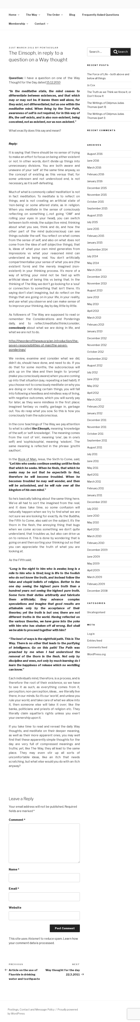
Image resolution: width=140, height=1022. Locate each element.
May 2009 (93, 563)
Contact (40, 23)
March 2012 (94, 399)
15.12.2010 (53, 82)
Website (15, 907)
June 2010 (93, 515)
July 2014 (92, 256)
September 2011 (97, 440)
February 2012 (95, 406)
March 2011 (94, 481)
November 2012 (97, 345)
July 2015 (92, 222)
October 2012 (95, 351)
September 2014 (97, 249)
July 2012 (92, 372)
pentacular (49, 47)
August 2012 (94, 365)
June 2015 (93, 228)
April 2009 (93, 570)
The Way (31, 14)
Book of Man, (27, 459)
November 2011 (96, 426)
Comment (17, 820)
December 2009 (97, 549)
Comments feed (97, 647)
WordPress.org (96, 654)
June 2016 (93, 160)
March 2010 (94, 536)
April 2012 (93, 392)
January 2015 (95, 242)
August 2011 (94, 447)
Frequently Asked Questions (100, 14)
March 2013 (94, 317)
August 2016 (95, 153)
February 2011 (95, 488)
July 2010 (92, 508)
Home (12, 14)
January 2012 (94, 413)
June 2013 (93, 297)
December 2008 (97, 590)
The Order (53, 14)
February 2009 (96, 583)
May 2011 (92, 467)
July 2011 (92, 454)
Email (14, 888)
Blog (72, 14)
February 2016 (95, 174)
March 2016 (94, 167)
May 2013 (93, 304)
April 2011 (92, 474)
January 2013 (94, 331)
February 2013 (95, 324)
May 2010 (93, 522)
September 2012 (97, 358)
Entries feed (94, 640)
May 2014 (93, 263)
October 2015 (95, 201)
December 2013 (97, 276)
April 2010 (93, 529)
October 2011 (95, 433)
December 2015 (97, 188)
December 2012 (97, 338)
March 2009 (94, 577)
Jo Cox (91, 85)
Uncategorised (96, 612)
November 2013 (97, 283)
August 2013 (94, 290)
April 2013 (93, 310)
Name (14, 869)
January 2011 (94, 495)
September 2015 (97, 208)
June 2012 (93, 379)
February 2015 (95, 235)
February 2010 (95, 542)
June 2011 (93, 461)
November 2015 (97, 194)
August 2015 (95, 215)
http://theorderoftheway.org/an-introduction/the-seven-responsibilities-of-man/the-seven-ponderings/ (44, 345)
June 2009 (93, 556)
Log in (91, 633)
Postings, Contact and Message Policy (31, 1009)
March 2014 (94, 269)
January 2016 (95, 181)
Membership (17, 23)
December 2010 (97, 502)
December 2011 (96, 420)
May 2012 (93, 385)
